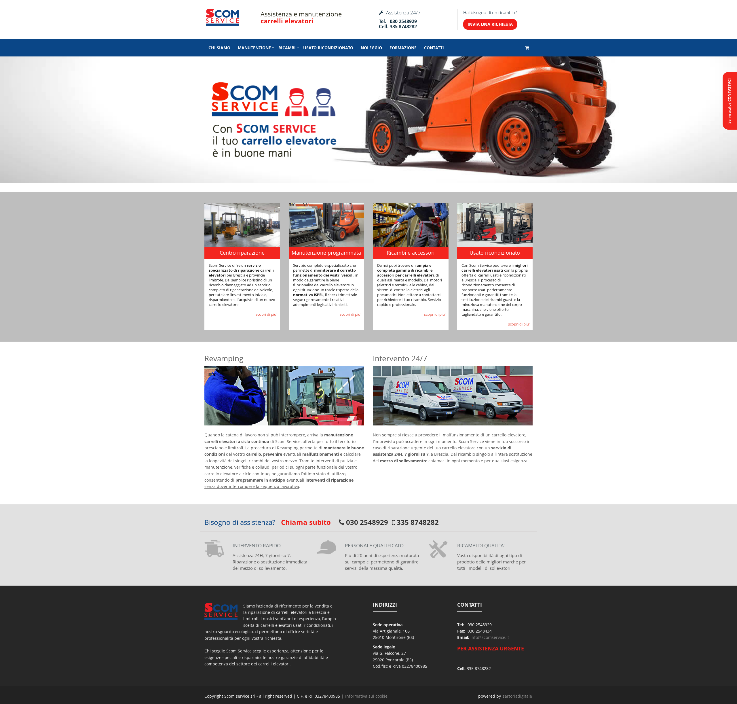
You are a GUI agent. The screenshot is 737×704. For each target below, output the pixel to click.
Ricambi (287, 47)
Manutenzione (254, 47)
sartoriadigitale (517, 696)
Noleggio (371, 47)
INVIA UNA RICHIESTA (490, 24)
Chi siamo (219, 47)
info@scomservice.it (489, 637)
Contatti (434, 47)
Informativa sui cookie (366, 696)
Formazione (403, 47)
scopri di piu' (266, 314)
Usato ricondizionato (328, 47)
